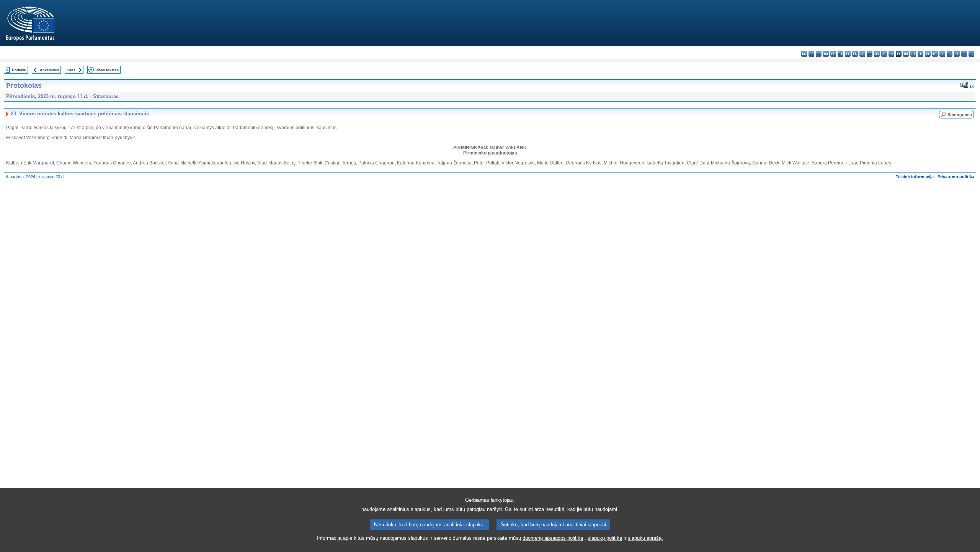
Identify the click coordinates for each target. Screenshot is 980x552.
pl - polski (928, 54)
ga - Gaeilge (869, 54)
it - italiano (884, 54)
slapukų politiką (605, 538)
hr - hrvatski (877, 54)
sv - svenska (971, 54)
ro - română (942, 54)
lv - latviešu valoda (891, 54)
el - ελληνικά (848, 54)
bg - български (804, 54)
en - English (855, 54)
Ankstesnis (49, 70)
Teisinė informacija (915, 176)
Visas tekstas (107, 70)
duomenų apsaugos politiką (553, 538)
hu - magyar (906, 54)
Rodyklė (19, 70)
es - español (811, 54)
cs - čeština (819, 54)
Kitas (71, 70)
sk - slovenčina (949, 54)
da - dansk (826, 54)
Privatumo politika (956, 176)
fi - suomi (964, 54)
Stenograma (959, 114)
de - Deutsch (833, 54)
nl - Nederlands (920, 54)
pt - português (935, 54)
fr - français (862, 54)
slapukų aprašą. (645, 538)
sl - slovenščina (957, 54)
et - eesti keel (840, 54)
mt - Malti (913, 54)
